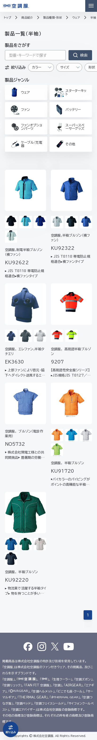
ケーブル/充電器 (31, 144)
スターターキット (75, 92)
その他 (70, 144)
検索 (84, 55)
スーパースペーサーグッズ (74, 127)
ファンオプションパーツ (31, 127)
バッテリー (73, 109)
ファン (25, 109)
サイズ (64, 67)
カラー (36, 67)
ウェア (25, 92)
